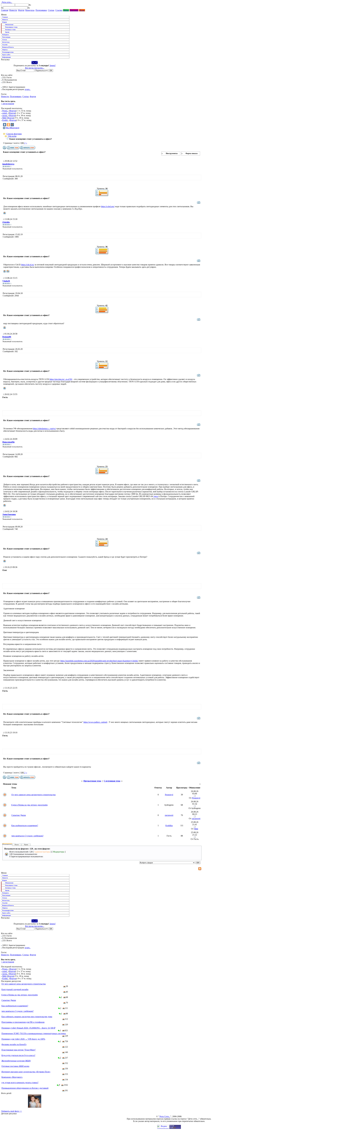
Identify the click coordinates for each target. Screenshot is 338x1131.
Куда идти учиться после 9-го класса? (18, 1055)
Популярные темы (11, 27)
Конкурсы (29, 10)
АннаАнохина (9, 514)
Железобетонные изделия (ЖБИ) (16, 1061)
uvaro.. (27, 89)
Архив (7, 32)
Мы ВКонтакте (12, 128)
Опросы (5, 49)
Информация (6, 57)
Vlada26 (6, 281)
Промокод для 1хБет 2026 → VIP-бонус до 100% (23, 1039)
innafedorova (8, 164)
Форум (21, 10)
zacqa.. (5, 115)
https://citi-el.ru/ (27, 264)
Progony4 (169, 795)
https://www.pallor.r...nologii (95, 722)
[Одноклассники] (8, 124)
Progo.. (5, 111)
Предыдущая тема (92, 781)
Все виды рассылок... (34, 68)
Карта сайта (6, 54)
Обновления (9, 24)
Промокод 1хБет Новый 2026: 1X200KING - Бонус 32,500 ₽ (28, 1028)
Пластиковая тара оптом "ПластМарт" (18, 1050)
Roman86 (6, 337)
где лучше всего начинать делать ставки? (19, 1082)
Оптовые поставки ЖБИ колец (15, 1066)
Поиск (17, 844)
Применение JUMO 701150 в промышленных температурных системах (33, 1033)
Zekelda (6, 222)
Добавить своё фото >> (11, 1111)
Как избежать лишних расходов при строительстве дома (26, 1016)
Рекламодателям (7, 52)
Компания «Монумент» (12, 1077)
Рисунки (74, 10)
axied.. (5, 113)
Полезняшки (41, 10)
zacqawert (169, 815)
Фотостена (6, 42)
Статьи (51, 10)
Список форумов (14, 134)
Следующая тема (112, 781)
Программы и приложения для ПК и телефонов (22, 1022)
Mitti (4, 118)
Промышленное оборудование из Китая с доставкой (24, 1088)
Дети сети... (6, 2)
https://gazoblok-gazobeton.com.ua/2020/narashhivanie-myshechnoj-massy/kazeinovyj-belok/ (99, 661)
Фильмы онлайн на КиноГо (13, 1044)
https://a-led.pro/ (107, 206)
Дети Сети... (164, 1116)
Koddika (169, 825)
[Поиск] (2, 8)
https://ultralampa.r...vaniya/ (44, 428)
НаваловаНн (8, 442)
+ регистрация (7, 103)
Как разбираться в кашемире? (24, 825)
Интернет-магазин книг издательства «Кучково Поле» (25, 1072)
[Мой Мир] (12, 124)
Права (26, 844)
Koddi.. (5, 120)
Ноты (66, 10)
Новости (13, 10)
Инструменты (172, 153)
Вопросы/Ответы (8, 47)
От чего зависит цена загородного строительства (33, 795)
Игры (81, 10)
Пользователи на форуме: (10, 844)
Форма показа (192, 153)
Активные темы (10, 29)
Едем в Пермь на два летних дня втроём (29, 805)
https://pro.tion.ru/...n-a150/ (61, 379)
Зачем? (53, 65)
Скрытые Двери (18, 815)
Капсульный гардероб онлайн (14, 989)
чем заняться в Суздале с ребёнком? (27, 836)
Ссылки (58, 10)
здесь (155, 496)
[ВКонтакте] (4, 124)
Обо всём (12, 136)
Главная (4, 10)
